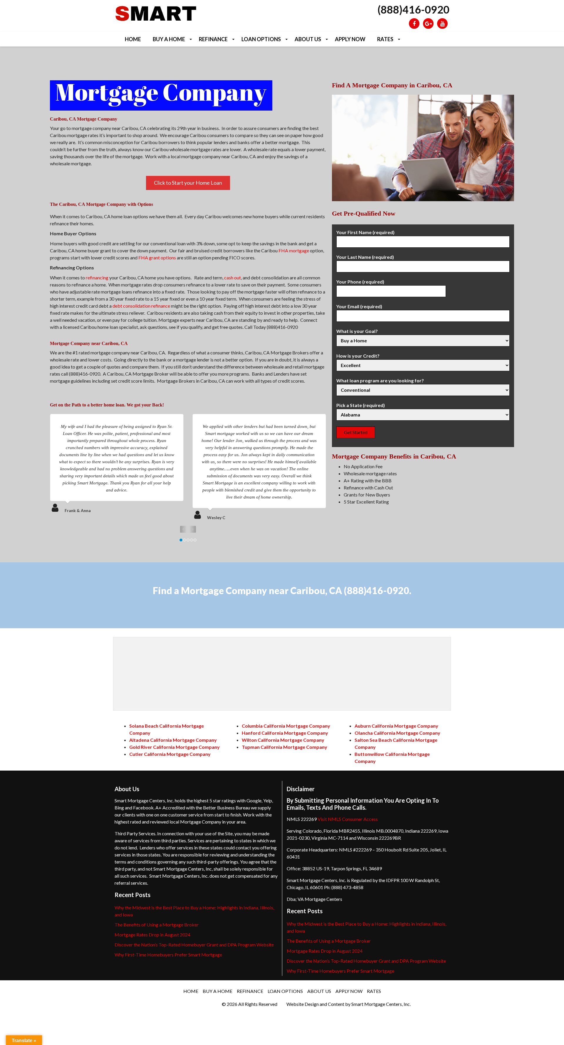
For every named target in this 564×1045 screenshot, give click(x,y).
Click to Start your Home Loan (188, 182)
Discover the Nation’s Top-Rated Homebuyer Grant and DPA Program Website (194, 944)
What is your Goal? (357, 331)
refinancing (97, 277)
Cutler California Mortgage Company (170, 754)
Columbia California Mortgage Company (286, 726)
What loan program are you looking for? (380, 380)
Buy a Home (169, 39)
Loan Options (261, 39)
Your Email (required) (359, 306)
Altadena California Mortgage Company (173, 740)
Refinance (213, 39)
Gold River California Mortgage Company (174, 747)
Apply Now (350, 39)
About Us (308, 39)
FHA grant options (157, 257)
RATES (385, 39)
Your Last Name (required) (365, 257)
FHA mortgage (293, 250)
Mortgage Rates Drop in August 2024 (152, 934)
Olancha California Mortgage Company (397, 733)
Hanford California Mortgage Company (285, 733)
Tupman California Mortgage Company (284, 747)
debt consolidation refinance (141, 306)
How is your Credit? (358, 356)
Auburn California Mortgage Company (396, 726)
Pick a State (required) (360, 405)
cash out (232, 277)
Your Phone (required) (360, 281)
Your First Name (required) (365, 232)
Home (133, 39)
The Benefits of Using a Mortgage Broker (157, 924)
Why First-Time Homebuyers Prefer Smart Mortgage (168, 954)
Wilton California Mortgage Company (283, 740)
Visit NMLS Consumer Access (348, 819)
